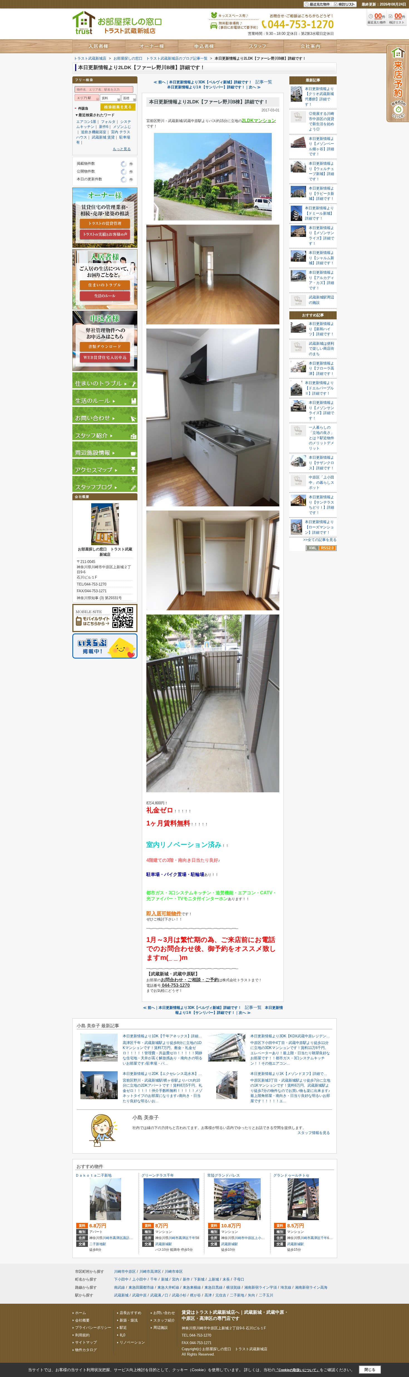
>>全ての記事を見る (320, 540)
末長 (226, 1279)
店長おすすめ (130, 1313)
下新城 (199, 1279)
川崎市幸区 (174, 1271)
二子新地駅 (97, 1244)
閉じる (369, 1370)
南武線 (119, 1287)
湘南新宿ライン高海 (311, 1287)
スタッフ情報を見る (313, 1133)
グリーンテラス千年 (157, 1175)
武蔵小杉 (179, 1295)
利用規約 (82, 1335)
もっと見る (122, 149)
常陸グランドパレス (223, 1175)
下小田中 (121, 1279)
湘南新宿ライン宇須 (260, 1287)
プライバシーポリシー (93, 1327)
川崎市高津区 (113, 1238)
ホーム (80, 1313)
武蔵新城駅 (163, 1244)
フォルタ (108, 122)
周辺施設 (160, 1327)
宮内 (175, 1279)
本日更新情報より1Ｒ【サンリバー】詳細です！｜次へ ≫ (214, 87)
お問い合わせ (164, 1313)
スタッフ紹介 (164, 1320)
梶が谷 (195, 1295)
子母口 (238, 1279)
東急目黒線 (213, 1287)
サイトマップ (86, 1342)
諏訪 (126, 1238)
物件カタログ (86, 1350)
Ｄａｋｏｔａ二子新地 (93, 1175)
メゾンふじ (122, 127)
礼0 (122, 1335)
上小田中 (261, 1238)
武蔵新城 (121, 1295)
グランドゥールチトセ (291, 1175)
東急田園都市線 (141, 1287)
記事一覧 (263, 82)
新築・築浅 (129, 1320)
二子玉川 (266, 1295)
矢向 (251, 1295)
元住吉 (220, 1295)
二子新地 (237, 1295)
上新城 (213, 1279)
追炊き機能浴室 (93, 132)
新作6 (103, 127)
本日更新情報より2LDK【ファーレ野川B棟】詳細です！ (208, 102)
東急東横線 (192, 1287)
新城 (164, 1279)
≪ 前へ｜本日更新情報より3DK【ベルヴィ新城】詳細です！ (203, 82)
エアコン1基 (86, 122)
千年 (192, 1238)
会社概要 (82, 1320)
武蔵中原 (139, 1295)
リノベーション (132, 1342)
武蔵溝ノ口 (159, 1295)
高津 (208, 1295)
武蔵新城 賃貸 (103, 137)
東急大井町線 (168, 1287)
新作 (186, 1279)
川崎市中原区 (245, 1238)
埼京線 (285, 1287)
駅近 (123, 1327)
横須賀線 (233, 1287)
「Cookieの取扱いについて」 (297, 1370)
